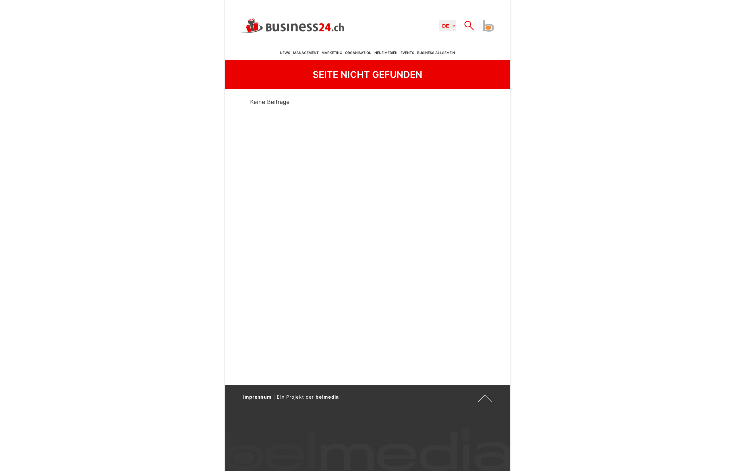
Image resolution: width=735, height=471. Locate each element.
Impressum (257, 397)
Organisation (358, 53)
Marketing (332, 53)
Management (306, 53)
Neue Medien (386, 53)
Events (407, 53)
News (285, 53)
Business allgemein (436, 53)
